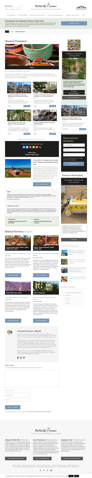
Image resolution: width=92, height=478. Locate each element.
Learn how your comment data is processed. (38, 411)
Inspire (68, 298)
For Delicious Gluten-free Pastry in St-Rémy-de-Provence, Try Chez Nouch (77, 278)
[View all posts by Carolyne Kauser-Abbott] (10, 331)
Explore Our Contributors (72, 458)
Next (88, 77)
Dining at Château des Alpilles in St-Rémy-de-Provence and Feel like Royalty (77, 261)
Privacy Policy (73, 159)
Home (7, 31)
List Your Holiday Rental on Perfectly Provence (24, 467)
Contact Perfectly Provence (64, 467)
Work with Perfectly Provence (59, 465)
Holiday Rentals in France (73, 465)
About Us (7, 9)
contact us (31, 197)
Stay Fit (16, 249)
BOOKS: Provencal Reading (55, 15)
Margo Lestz (42, 292)
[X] (40, 147)
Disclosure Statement (50, 467)
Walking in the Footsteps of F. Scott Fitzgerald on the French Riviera (76, 252)
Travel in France (35, 154)
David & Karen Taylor (11, 292)
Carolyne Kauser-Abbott (12, 247)
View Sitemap (75, 467)
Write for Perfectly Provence (43, 465)
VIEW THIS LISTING (73, 98)
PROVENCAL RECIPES (22, 15)
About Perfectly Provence (16, 458)
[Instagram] (27, 147)
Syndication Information (13, 199)
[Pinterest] (30, 147)
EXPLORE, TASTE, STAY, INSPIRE (37, 15)
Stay (68, 300)
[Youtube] (37, 147)
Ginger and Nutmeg (44, 247)
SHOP (83, 15)
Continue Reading (13, 275)
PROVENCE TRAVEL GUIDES (72, 15)
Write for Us (18, 9)
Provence (27, 154)
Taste (68, 303)
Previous (60, 77)
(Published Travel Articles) (32, 353)
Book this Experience (42, 184)
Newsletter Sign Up (16, 465)
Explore (12, 31)
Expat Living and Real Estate (74, 293)
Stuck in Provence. (22, 77)
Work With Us (12, 9)
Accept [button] (71, 476)
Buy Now (74, 239)
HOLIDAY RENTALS (11, 15)
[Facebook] (24, 147)
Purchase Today (74, 23)
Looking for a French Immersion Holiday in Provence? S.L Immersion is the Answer (77, 269)
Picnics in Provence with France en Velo (17, 253)
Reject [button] (76, 476)
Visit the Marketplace (42, 458)
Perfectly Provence (29, 343)
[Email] (33, 147)
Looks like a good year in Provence (16, 297)
